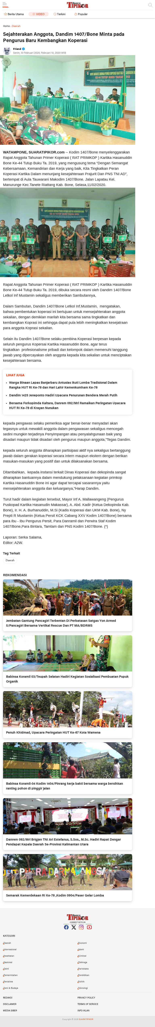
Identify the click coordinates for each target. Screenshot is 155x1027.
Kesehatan (9, 956)
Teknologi (83, 988)
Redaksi (7, 998)
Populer (83, 14)
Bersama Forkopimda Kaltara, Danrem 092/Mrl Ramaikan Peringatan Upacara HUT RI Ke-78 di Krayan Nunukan (67, 406)
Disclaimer (9, 1004)
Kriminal (82, 956)
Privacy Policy (86, 998)
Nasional (8, 962)
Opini (6, 969)
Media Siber (10, 1011)
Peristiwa (8, 982)
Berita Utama (16, 14)
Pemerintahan (11, 975)
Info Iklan (83, 1011)
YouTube (89, 932)
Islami (81, 949)
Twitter (74, 932)
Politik (81, 982)
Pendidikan (83, 975)
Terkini (61, 14)
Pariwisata (83, 969)
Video (40, 14)
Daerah (10, 560)
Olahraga (82, 962)
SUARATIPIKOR (86, 1019)
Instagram (81, 932)
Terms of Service (88, 1004)
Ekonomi (82, 943)
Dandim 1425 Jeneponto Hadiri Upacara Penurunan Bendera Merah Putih (63, 395)
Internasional (10, 949)
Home (6, 26)
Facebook (66, 932)
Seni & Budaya (11, 988)
